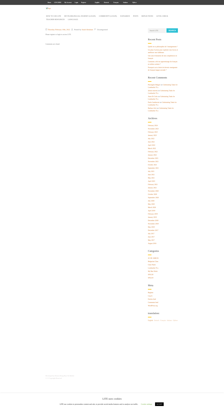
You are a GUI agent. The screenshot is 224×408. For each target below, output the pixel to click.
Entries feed (152, 299)
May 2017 (151, 240)
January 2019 (152, 217)
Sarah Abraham (87, 30)
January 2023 (152, 135)
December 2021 (153, 158)
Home (49, 2)
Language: (73, 19)
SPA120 (150, 274)
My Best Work (153, 271)
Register (83, 2)
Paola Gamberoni (153, 102)
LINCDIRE (57, 2)
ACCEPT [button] (159, 404)
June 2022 (151, 142)
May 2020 (151, 204)
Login (76, 2)
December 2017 (153, 230)
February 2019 (153, 214)
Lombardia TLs (153, 268)
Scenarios (125, 16)
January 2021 (152, 188)
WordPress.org (153, 306)
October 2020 (152, 194)
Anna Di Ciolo (153, 96)
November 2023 (153, 129)
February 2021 (153, 184)
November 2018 (153, 224)
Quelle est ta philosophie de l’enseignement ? (163, 47)
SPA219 (150, 278)
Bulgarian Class (153, 261)
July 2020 (151, 201)
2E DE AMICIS (153, 258)
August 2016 (152, 243)
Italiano (125, 2)
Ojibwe (134, 2)
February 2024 (153, 125)
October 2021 (152, 165)
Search (172, 30)
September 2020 (153, 197)
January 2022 (152, 155)
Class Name (152, 265)
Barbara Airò (152, 108)
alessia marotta (153, 90)
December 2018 (153, 220)
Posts (135, 16)
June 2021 (151, 175)
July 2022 (151, 138)
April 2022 (151, 145)
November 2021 (153, 161)
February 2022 (153, 152)
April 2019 (151, 211)
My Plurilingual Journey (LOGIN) (80, 16)
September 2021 (153, 168)
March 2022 (152, 148)
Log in (150, 296)
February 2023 (153, 132)
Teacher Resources (55, 19)
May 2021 (151, 178)
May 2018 (151, 227)
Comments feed (153, 302)
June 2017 (151, 237)
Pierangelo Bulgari (154, 85)
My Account (68, 2)
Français (116, 2)
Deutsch (106, 2)
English (96, 2)
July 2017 (151, 233)
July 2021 (151, 171)
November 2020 (153, 191)
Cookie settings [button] (146, 404)
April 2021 (151, 181)
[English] (90, 2)
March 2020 (152, 207)
